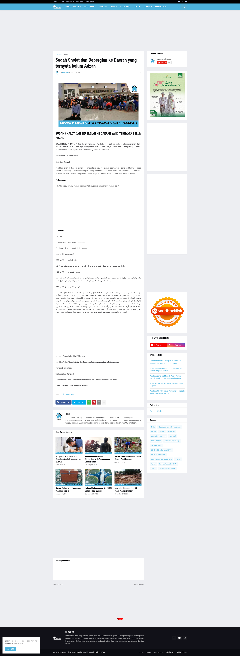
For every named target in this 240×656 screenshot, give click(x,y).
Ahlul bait (171, 432)
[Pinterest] (94, 402)
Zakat (153, 468)
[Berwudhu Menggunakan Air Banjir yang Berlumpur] (128, 477)
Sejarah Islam (156, 445)
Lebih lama (138, 584)
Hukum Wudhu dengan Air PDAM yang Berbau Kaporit (98, 489)
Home (55, 2)
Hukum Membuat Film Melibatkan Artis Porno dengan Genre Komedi (97, 459)
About (62, 2)
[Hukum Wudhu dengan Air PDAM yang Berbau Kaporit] (98, 477)
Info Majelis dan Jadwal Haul (161, 459)
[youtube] (186, 1)
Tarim (153, 464)
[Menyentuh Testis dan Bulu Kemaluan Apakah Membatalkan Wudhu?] (69, 445)
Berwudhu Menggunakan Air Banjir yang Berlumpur (125, 489)
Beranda (59, 54)
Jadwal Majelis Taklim (167, 468)
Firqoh (162, 432)
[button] (178, 6)
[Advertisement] (120, 30)
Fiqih (66, 54)
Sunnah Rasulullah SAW (167, 464)
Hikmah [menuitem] (103, 7)
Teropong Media (156, 411)
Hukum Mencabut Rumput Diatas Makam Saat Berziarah (127, 457)
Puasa (178, 459)
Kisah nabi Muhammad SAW (161, 450)
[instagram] (182, 1)
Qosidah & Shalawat (158, 436)
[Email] (99, 402)
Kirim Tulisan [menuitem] (160, 7)
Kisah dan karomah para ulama (169, 427)
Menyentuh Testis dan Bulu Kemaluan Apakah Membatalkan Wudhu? (69, 459)
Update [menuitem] (76, 7)
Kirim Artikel (90, 2)
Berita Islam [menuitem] (89, 7)
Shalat (73, 394)
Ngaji (68, 394)
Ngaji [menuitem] (113, 7)
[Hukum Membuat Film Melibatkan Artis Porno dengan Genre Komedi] (98, 445)
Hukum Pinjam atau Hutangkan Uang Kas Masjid (68, 489)
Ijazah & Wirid (156, 441)
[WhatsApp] (89, 402)
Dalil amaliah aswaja (172, 441)
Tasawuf (173, 436)
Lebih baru (58, 584)
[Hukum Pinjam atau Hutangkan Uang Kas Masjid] (69, 477)
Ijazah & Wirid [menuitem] (126, 7)
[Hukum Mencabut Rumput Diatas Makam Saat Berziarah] (128, 445)
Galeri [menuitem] (137, 7)
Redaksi (68, 414)
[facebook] (179, 1)
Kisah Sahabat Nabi (158, 455)
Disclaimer (79, 2)
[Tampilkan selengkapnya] (104, 402)
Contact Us (70, 2)
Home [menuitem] (68, 7)
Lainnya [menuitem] (147, 7)
